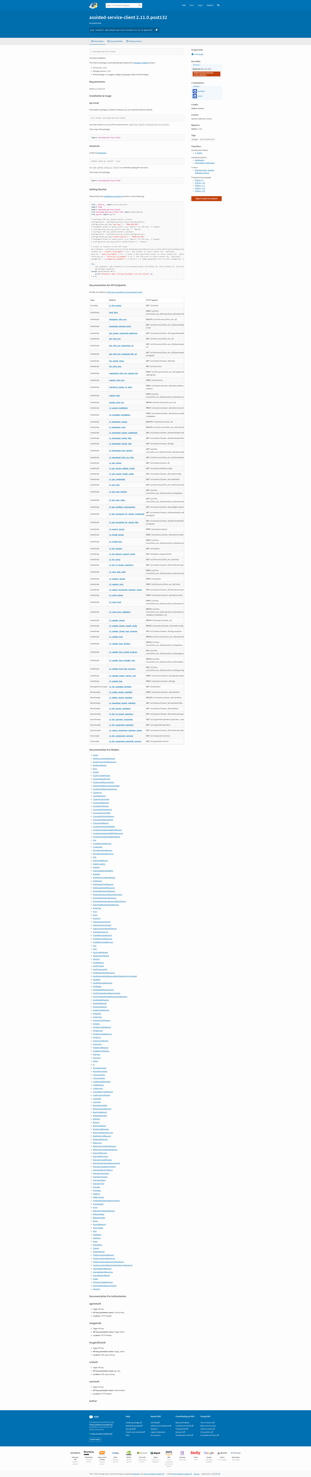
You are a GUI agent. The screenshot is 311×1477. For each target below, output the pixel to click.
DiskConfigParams (100, 860)
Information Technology (205, 163)
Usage (95, 1279)
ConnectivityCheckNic (102, 813)
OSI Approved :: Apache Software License (204, 171)
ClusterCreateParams (101, 775)
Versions (96, 1289)
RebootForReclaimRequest (104, 1211)
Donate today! (95, 1439)
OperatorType (98, 1183)
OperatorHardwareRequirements (106, 1163)
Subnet (96, 1248)
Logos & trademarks (158, 1432)
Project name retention (134, 1432)
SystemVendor (99, 1251)
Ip (94, 1064)
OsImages (97, 1190)
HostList (96, 959)
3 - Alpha (198, 153)
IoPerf (95, 1061)
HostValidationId (100, 1003)
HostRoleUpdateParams (102, 983)
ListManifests (98, 1085)
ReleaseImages (99, 1217)
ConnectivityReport (101, 823)
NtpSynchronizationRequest (104, 1146)
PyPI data (196, 65)
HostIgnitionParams (101, 956)
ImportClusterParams (101, 1020)
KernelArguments (100, 1071)
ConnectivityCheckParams (103, 816)
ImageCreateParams (101, 1010)
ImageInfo (97, 1013)
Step (95, 1231)
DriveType (97, 908)
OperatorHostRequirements (104, 1166)
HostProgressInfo (100, 969)
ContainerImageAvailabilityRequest (107, 830)
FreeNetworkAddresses (102, 939)
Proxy (95, 1207)
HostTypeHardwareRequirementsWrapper (110, 996)
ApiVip (95, 755)
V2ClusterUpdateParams (103, 1282)
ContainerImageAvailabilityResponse (108, 833)
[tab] (97, 41)
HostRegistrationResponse (104, 973)
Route (95, 1221)
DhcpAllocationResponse (103, 853)
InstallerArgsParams (101, 1051)
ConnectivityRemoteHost (103, 819)
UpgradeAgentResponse (103, 1272)
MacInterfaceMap (100, 1105)
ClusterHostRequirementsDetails (106, 785)
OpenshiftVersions (100, 1156)
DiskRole (96, 874)
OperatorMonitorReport (103, 1170)
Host (95, 949)
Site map (196, 1474)
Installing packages (133, 1422)
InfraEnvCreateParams (102, 1027)
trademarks (135, 1474)
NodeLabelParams (100, 1139)
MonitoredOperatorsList (103, 1132)
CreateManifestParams (102, 843)
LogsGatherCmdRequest (103, 1092)
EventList (96, 918)
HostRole (96, 979)
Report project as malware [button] (206, 198)
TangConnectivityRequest (103, 1255)
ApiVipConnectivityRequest (104, 758)
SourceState (98, 1228)
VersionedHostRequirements (105, 1285)
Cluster (96, 772)
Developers (199, 160)
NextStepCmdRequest (102, 1136)
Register (210, 5)
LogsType (97, 1102)
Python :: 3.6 (200, 183)
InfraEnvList (98, 1030)
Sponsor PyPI (180, 1432)
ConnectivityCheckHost (102, 809)
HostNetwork (98, 962)
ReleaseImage (98, 1214)
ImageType (97, 1017)
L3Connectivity (99, 1078)
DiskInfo (96, 867)
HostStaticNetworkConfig (103, 990)
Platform (96, 1194)
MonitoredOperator (101, 1129)
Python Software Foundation (100, 1424)
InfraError (97, 1037)
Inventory (97, 1058)
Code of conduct (206, 1429)
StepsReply (97, 1245)
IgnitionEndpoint (100, 1007)
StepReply (97, 1234)
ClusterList (97, 792)
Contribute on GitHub (183, 1426)
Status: (101, 1434)
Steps (95, 1241)
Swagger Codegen (141, 62)
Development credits (183, 1435)
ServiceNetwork (99, 1224)
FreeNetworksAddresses (103, 942)
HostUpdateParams (101, 1000)
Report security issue (208, 1426)
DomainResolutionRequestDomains (107, 894)
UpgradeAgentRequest (102, 1268)
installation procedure (113, 196)
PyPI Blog (154, 1422)
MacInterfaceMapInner (102, 1109)
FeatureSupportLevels (102, 925)
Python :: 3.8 (200, 188)
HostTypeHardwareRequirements (106, 993)
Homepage (198, 54)
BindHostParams (100, 765)
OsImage (96, 1187)
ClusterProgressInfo (101, 799)
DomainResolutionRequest (104, 891)
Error (95, 911)
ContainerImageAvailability (104, 826)
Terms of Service (206, 1422)
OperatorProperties (101, 1173)
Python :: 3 (199, 180)
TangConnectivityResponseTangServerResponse (112, 1265)
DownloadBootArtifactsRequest (106, 904)
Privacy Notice (205, 1432)
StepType (96, 1238)
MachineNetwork (100, 1112)
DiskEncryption (99, 864)
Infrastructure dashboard (160, 1426)
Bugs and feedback (182, 1422)
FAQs (127, 1435)
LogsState (97, 1098)
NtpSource (97, 1143)
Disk (94, 857)
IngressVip (97, 1044)
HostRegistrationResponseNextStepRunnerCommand (115, 976)
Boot (95, 768)
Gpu (94, 945)
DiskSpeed (97, 881)
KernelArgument (99, 1068)
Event (95, 915)
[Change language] (218, 5)
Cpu (94, 840)
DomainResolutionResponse (104, 898)
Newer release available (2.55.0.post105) (203, 74)
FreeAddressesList (100, 932)
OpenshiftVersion (100, 1153)
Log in (200, 5)
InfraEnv (96, 1024)
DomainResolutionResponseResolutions (109, 901)
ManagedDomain (100, 1115)
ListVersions (98, 1088)
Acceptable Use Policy (208, 1435)
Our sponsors (155, 1435)
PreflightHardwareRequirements (106, 1200)
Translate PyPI (181, 1429)
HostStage (97, 986)
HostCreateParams (100, 952)
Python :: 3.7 (200, 185)
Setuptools (101, 153)
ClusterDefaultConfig (101, 779)
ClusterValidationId (101, 802)
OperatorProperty (100, 1177)
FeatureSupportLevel (101, 921)
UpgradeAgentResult (101, 1275)
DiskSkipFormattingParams (104, 877)
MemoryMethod (99, 1126)
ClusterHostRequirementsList (105, 789)
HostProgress (98, 966)
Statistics (154, 1429)
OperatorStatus (99, 1180)
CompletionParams (101, 806)
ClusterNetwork (99, 796)
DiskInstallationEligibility (103, 870)
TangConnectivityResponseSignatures (108, 1262)
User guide (130, 1429)
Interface (96, 1054)
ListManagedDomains (102, 1081)
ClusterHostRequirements (103, 782)
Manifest (96, 1119)
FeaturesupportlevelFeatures (105, 928)
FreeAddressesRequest (102, 935)
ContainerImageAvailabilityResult (106, 836)
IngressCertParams (100, 1041)
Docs (192, 5)
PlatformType (98, 1197)
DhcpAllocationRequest (102, 850)
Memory (96, 1122)
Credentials (97, 847)
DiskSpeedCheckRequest (103, 884)
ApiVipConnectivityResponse (104, 762)
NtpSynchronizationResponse (105, 1149)
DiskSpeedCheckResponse (104, 887)
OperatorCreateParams (102, 1160)
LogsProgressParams (101, 1095)
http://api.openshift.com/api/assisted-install (124, 292)
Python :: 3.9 (200, 191)
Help (184, 5)
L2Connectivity (99, 1075)
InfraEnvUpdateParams (102, 1034)
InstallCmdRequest (100, 1047)
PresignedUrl (98, 1204)
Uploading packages (133, 1426)
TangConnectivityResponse (104, 1258)
